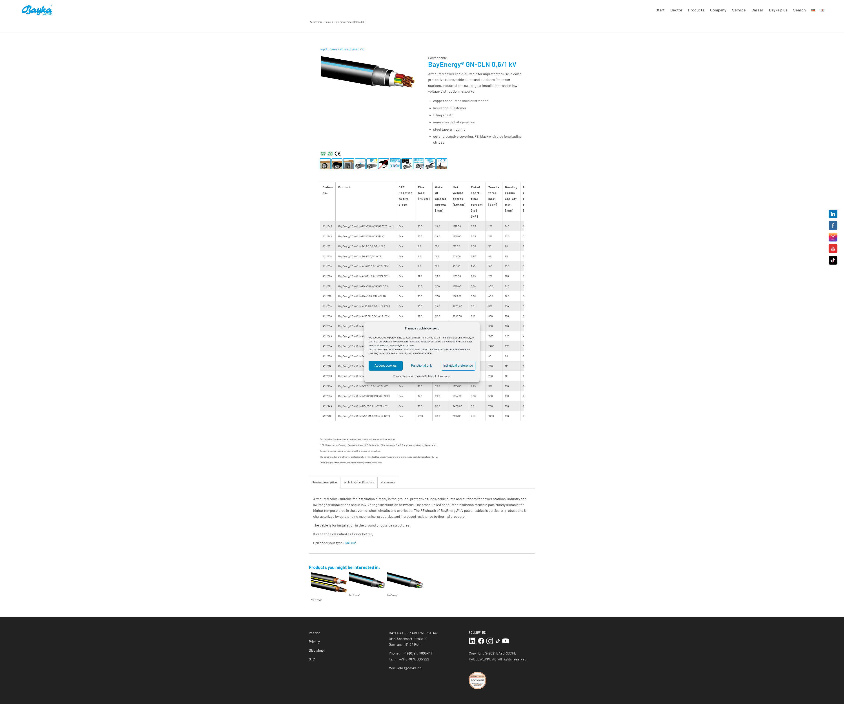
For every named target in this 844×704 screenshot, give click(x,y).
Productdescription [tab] (325, 482)
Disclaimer (317, 650)
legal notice (444, 375)
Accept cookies (386, 366)
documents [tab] (388, 482)
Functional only (422, 366)
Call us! (350, 543)
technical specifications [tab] (359, 482)
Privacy (314, 641)
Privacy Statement (403, 375)
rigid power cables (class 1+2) (350, 21)
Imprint (314, 633)
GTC (312, 659)
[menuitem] (660, 10)
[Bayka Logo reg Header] (36, 10)
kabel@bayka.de (409, 668)
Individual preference (458, 366)
